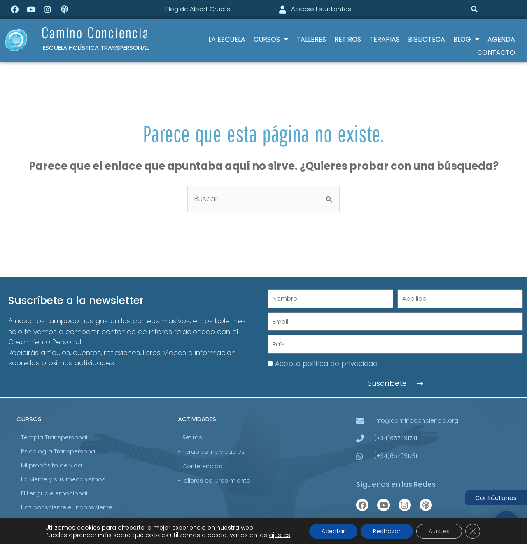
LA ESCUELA (226, 39)
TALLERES (311, 39)
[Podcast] (64, 9)
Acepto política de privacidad (326, 364)
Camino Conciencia (95, 32)
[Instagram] (48, 9)
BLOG (462, 39)
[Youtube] (31, 9)
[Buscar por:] (263, 199)
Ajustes (439, 531)
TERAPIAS (384, 39)
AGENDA (501, 39)
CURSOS (267, 39)
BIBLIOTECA (426, 39)
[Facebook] (14, 9)
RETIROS (347, 39)
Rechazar (387, 531)
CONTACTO (496, 52)
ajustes (279, 535)
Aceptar (333, 531)
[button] (474, 9)
